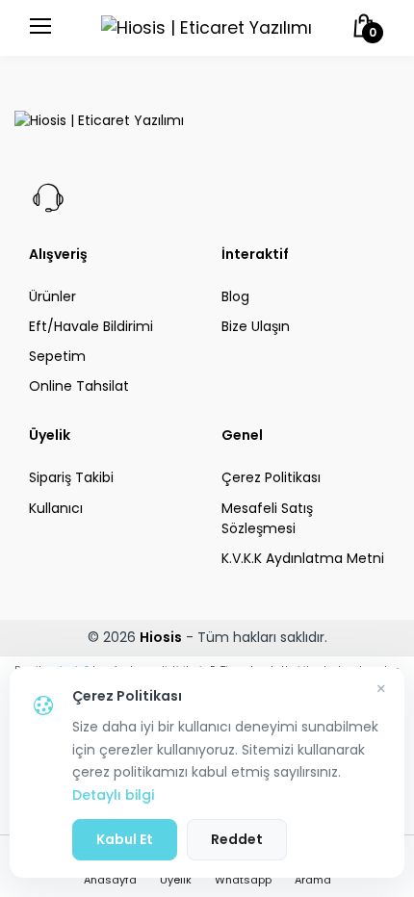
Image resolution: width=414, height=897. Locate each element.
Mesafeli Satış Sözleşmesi (267, 518)
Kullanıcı (56, 508)
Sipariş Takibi (71, 477)
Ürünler (52, 296)
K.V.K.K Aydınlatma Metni (302, 558)
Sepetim (57, 356)
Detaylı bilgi (113, 795)
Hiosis (161, 637)
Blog (235, 296)
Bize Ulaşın (255, 326)
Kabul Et (124, 839)
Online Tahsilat (79, 386)
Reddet (237, 839)
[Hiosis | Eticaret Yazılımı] (206, 27)
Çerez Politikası (271, 477)
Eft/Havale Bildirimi (91, 326)
